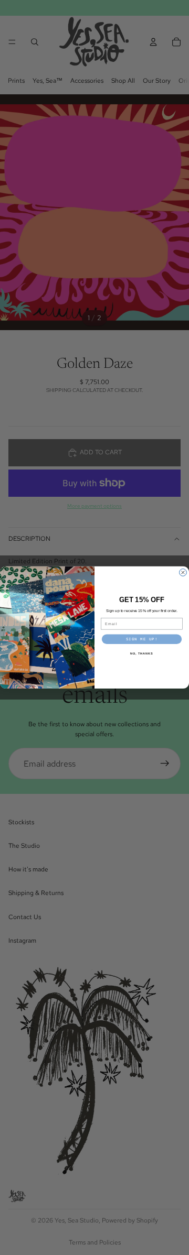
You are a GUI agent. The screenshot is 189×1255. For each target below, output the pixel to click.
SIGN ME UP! (142, 639)
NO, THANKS (141, 654)
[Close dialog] (183, 572)
